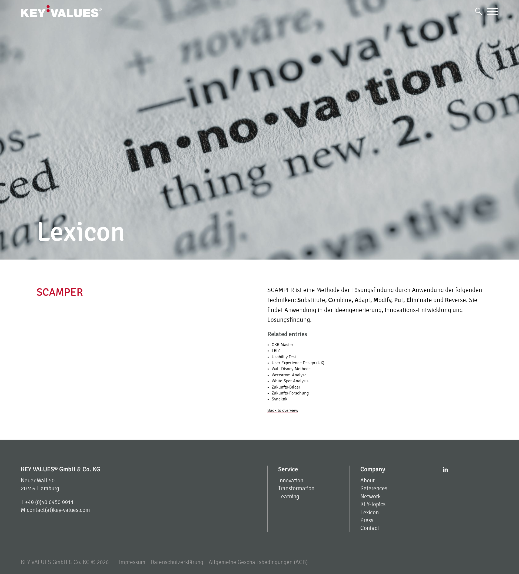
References (373, 488)
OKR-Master (282, 345)
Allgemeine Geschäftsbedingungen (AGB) (258, 562)
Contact (369, 528)
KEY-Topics (372, 504)
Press (366, 520)
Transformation (296, 488)
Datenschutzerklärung (177, 562)
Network (370, 496)
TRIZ (276, 351)
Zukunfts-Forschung (290, 393)
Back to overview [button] (282, 410)
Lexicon (369, 512)
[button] (478, 11)
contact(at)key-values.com (58, 510)
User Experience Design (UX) (298, 363)
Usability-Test (284, 357)
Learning (288, 496)
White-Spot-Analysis (290, 381)
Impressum (132, 562)
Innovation (290, 480)
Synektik (279, 399)
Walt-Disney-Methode (291, 369)
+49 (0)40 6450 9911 (49, 502)
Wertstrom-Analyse (289, 375)
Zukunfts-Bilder (286, 387)
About (367, 480)
